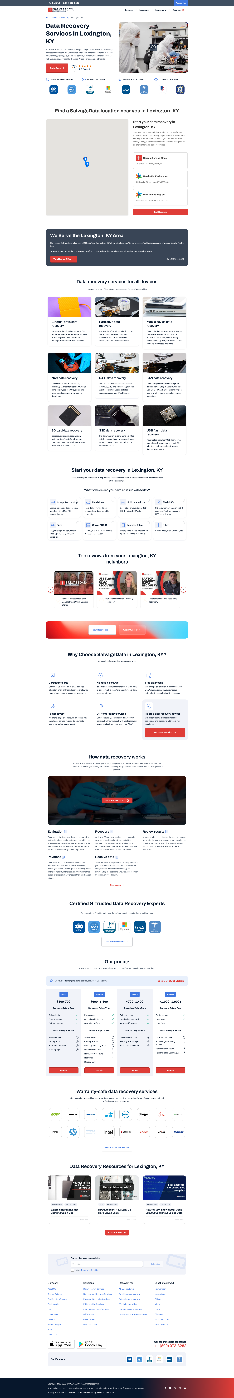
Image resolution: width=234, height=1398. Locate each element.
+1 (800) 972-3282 (170, 1346)
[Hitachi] (55, 1132)
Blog (50, 1309)
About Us (52, 1289)
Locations (54, 17)
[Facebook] (165, 1388)
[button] (87, 164)
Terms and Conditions (90, 1270)
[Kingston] (126, 1132)
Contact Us (52, 1335)
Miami (157, 1304)
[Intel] (108, 1132)
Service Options (55, 1294)
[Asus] (73, 1114)
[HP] (73, 1132)
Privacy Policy (54, 1392)
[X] (180, 1388)
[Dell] (126, 1114)
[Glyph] (178, 1114)
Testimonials (53, 1304)
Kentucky (65, 17)
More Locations (161, 1324)
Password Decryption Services (96, 1299)
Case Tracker (89, 1319)
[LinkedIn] (170, 1388)
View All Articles (115, 1232)
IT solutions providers (128, 1304)
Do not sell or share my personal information (95, 1392)
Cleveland (159, 1314)
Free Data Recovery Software (96, 1309)
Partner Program (55, 1324)
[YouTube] (184, 1388)
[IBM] (90, 1132)
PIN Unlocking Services (93, 1304)
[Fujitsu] (161, 1114)
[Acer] (55, 1114)
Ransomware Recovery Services (97, 1294)
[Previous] (51, 590)
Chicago (158, 1299)
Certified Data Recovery (58, 1299)
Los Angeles (160, 1294)
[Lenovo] (143, 1132)
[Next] (183, 590)
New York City (160, 1289)
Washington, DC (162, 1319)
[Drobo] (143, 1114)
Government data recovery (130, 1309)
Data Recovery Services (93, 1289)
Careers (51, 1319)
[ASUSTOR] (90, 1114)
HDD (101, 1204)
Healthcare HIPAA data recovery (133, 1314)
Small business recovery (129, 1294)
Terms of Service (68, 1392)
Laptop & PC (165, 1204)
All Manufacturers (126, 1289)
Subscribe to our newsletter (86, 1258)
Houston (158, 1309)
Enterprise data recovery (129, 1299)
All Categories (57, 1204)
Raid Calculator (90, 1324)
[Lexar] (161, 1132)
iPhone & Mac (71, 1204)
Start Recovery (160, 212)
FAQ (50, 1329)
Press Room (53, 1314)
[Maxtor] (178, 1132)
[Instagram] (175, 1388)
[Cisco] (108, 1114)
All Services (88, 1314)
